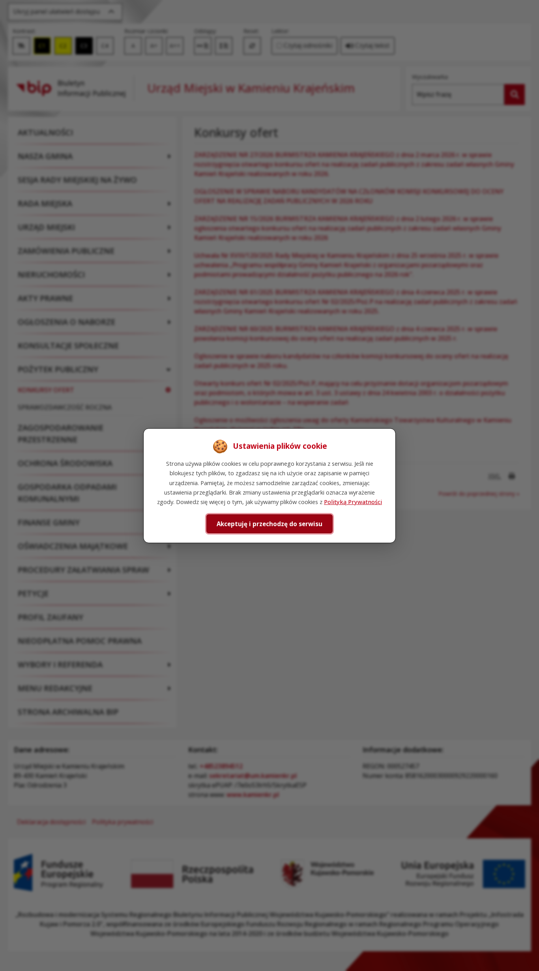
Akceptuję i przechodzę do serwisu (269, 523)
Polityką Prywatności (353, 502)
